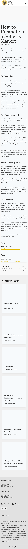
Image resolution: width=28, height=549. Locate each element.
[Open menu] (25, 3)
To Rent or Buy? (9, 366)
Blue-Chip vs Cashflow (22, 268)
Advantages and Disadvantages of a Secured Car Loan (13, 398)
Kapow (17, 547)
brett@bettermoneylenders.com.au (10, 261)
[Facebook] (2, 508)
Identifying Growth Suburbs (7, 268)
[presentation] (14, 292)
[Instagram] (5, 508)
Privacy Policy (5, 515)
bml (3, 44)
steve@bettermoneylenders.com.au (10, 249)
